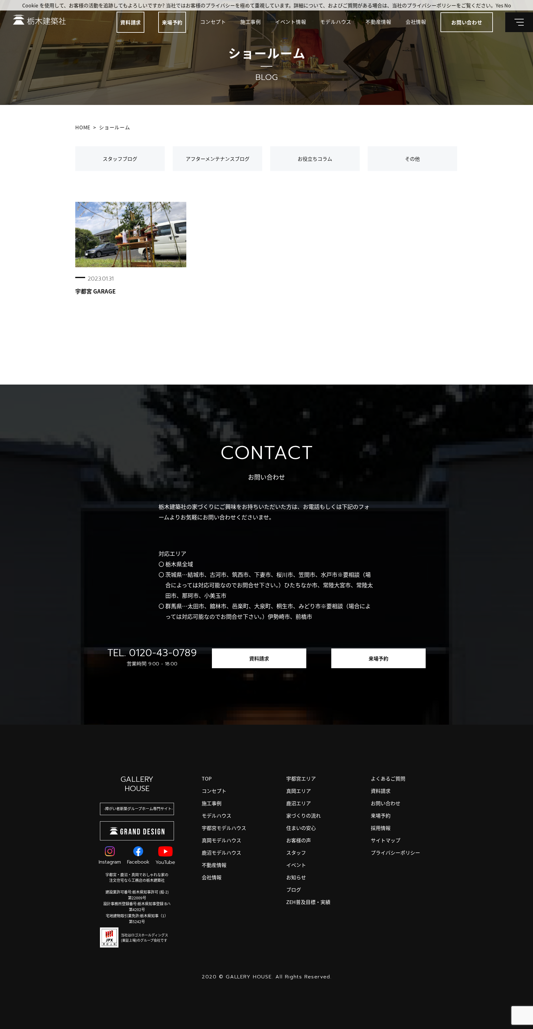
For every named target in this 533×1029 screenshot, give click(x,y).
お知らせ (296, 877)
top (207, 778)
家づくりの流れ (303, 815)
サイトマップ (385, 840)
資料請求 (130, 22)
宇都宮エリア (301, 778)
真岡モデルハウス (221, 840)
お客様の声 (298, 840)
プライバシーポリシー (395, 852)
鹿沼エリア (298, 803)
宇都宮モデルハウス (224, 827)
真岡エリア (298, 790)
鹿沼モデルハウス (221, 852)
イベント (296, 865)
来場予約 (172, 22)
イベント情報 (290, 21)
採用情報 (380, 827)
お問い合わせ (385, 803)
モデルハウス (335, 21)
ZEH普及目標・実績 (308, 902)
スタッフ (296, 852)
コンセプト (213, 21)
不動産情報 (378, 21)
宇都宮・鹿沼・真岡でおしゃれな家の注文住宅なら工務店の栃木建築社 (136, 877)
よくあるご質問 (388, 778)
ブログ (293, 889)
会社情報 (416, 21)
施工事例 (250, 21)
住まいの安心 (301, 827)
